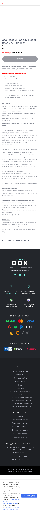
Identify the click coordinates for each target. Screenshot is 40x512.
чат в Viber (29, 306)
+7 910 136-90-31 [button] (11, 291)
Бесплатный (11, 304)
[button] (11, 293)
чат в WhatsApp (11, 306)
